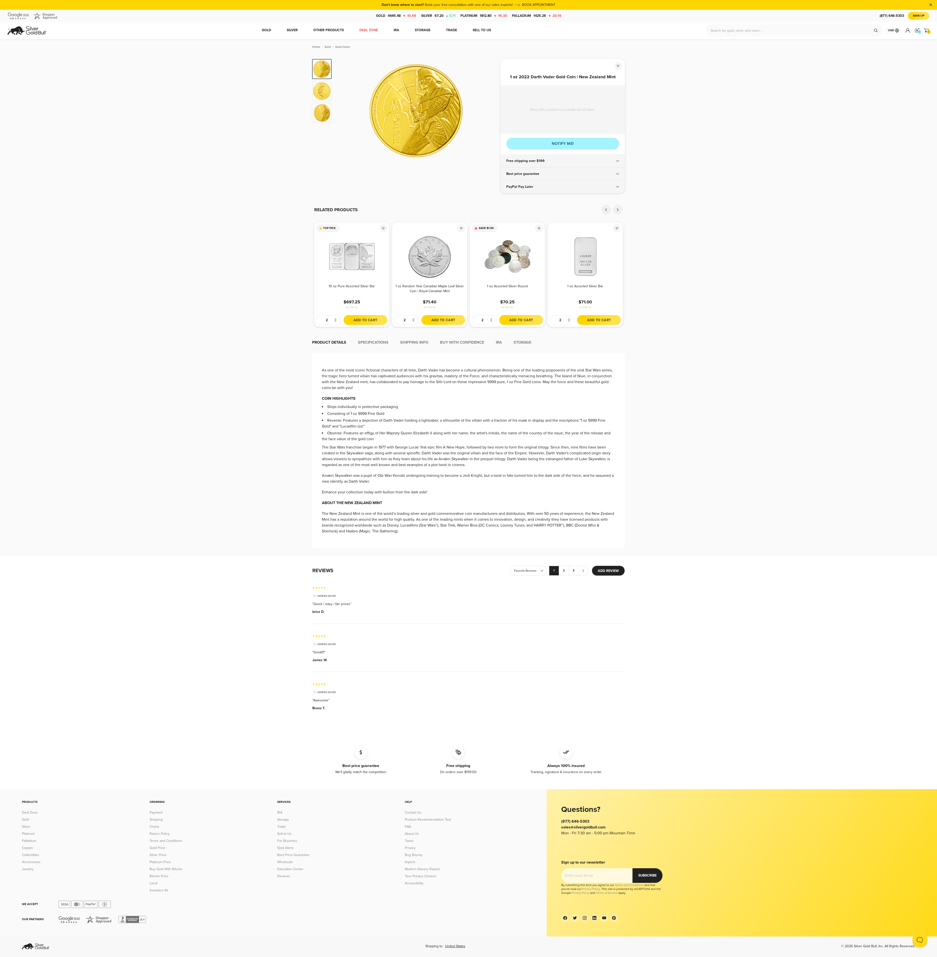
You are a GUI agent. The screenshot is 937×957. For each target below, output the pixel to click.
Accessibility (414, 883)
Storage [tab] (522, 342)
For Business (287, 841)
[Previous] (342, 110)
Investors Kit (159, 890)
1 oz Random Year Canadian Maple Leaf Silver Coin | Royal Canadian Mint (430, 288)
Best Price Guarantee (293, 855)
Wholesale (285, 862)
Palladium (536, 16)
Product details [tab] (329, 342)
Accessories (31, 862)
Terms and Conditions (166, 841)
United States (455, 946)
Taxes (409, 841)
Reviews (283, 876)
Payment (156, 812)
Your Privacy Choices (421, 876)
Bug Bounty (414, 855)
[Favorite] (618, 66)
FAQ (408, 827)
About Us (412, 834)
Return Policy (160, 834)
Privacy (410, 848)
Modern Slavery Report (422, 869)
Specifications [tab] (373, 342)
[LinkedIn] (594, 918)
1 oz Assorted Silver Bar (585, 286)
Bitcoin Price (159, 876)
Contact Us (413, 812)
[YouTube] (604, 918)
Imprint (410, 862)
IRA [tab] (499, 342)
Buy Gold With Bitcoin (166, 869)
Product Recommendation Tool (428, 819)
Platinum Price (160, 862)
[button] (562, 161)
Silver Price (158, 855)
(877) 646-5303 (892, 16)
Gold (396, 16)
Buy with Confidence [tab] (462, 342)
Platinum (483, 16)
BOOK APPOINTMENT (538, 5)
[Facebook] (565, 918)
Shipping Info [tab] (414, 342)
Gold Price (157, 848)
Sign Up (918, 16)
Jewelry (28, 869)
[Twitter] (575, 918)
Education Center (290, 869)
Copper (27, 848)
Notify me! (563, 143)
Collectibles (30, 855)
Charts (154, 827)
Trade (281, 827)
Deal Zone (30, 812)
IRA (279, 812)
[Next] (489, 110)
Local (153, 883)
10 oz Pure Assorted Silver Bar (352, 286)
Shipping (156, 819)
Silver (438, 16)
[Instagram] (585, 918)
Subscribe (647, 875)
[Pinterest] (614, 918)
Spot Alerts (285, 848)
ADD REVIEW (608, 571)
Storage (283, 819)
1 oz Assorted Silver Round (507, 286)
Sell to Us (284, 834)
